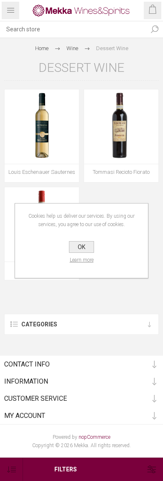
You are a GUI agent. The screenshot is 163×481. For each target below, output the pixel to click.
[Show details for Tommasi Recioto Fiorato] (121, 126)
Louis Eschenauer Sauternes (41, 172)
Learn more (82, 260)
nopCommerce (94, 437)
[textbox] (73, 29)
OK (81, 247)
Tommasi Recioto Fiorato (121, 172)
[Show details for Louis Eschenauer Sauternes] (42, 126)
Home (41, 48)
